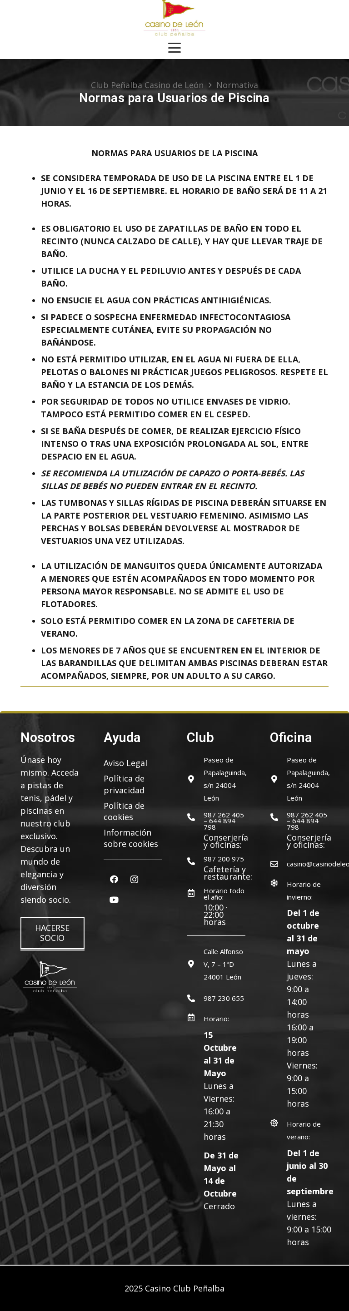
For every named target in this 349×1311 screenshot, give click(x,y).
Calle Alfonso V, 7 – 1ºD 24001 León (223, 964)
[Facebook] (114, 879)
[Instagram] (134, 879)
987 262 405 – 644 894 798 (224, 820)
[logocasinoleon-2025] (174, 18)
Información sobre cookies (131, 838)
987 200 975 (224, 858)
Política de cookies (124, 811)
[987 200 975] (195, 861)
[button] (175, 47)
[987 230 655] (195, 998)
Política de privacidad (124, 784)
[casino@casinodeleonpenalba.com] (278, 864)
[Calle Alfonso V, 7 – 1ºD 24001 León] (195, 964)
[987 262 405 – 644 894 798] (195, 817)
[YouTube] (114, 900)
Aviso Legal (125, 762)
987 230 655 (224, 998)
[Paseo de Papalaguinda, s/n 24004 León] (195, 779)
